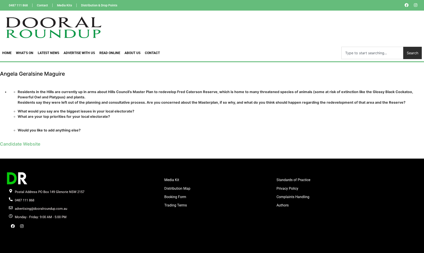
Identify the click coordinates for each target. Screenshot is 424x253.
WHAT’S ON (24, 53)
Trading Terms (175, 205)
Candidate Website (20, 144)
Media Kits (64, 5)
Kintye (264, 249)
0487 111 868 (18, 5)
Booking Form (175, 197)
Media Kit (171, 180)
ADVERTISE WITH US (79, 53)
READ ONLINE (109, 53)
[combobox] (372, 53)
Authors (282, 205)
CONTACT (152, 53)
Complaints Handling (292, 197)
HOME (6, 53)
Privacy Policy (287, 188)
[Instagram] (416, 5)
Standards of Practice (293, 180)
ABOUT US (132, 53)
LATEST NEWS (48, 53)
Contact (42, 5)
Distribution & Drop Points (99, 5)
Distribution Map (177, 188)
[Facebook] (407, 5)
